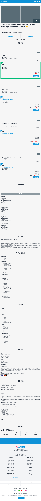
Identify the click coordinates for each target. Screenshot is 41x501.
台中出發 (15, 4)
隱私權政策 (20, 441)
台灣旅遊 (38, 4)
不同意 (4, 495)
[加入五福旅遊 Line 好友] (36, 1)
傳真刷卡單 (30, 474)
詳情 (37, 60)
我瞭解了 (21, 497)
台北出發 (3, 4)
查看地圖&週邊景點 (21, 28)
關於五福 (7, 440)
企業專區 (10, 484)
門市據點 (31, 482)
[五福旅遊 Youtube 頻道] (22, 490)
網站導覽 (33, 441)
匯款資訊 (30, 470)
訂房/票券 (33, 4)
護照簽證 (30, 468)
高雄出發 (9, 4)
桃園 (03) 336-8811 (11, 460)
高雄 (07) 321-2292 (11, 471)
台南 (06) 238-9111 (11, 463)
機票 (29, 4)
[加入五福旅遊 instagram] (25, 490)
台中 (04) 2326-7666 (10, 470)
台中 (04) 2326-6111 (10, 461)
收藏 (3, 28)
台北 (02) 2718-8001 (10, 468)
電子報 (30, 473)
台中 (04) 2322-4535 (30, 461)
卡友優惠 (30, 471)
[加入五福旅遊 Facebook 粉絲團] (15, 490)
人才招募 (7, 441)
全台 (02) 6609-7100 (10, 474)
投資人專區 (20, 440)
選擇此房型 (36, 76)
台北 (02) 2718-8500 (30, 458)
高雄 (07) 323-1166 (11, 464)
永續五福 (33, 440)
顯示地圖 (20, 193)
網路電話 (10, 482)
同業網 (31, 484)
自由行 (20, 4)
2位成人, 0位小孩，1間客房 (20, 39)
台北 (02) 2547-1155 (10, 458)
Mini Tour (24, 4)
